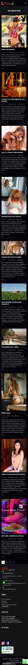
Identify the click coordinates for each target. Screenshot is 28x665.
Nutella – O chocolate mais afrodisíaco (12, 152)
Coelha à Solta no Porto (8, 50)
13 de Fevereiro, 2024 (12, 477)
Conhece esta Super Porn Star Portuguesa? (13, 474)
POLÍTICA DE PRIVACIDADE (9, 616)
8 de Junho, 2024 (11, 260)
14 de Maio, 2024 (11, 350)
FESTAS (3, 415)
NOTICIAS (4, 52)
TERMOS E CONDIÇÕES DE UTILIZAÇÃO (12, 622)
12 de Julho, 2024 (12, 155)
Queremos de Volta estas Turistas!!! (11, 217)
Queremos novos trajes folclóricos (11, 257)
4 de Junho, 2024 (11, 307)
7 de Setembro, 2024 (12, 52)
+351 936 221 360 (9, 583)
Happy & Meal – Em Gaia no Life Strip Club (12, 536)
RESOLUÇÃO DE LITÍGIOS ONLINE (10, 620)
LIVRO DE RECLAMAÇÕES (8, 618)
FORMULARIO (5, 606)
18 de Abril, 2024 (15, 415)
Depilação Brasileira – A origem (10, 347)
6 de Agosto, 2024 (12, 104)
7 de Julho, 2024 (11, 219)
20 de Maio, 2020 (11, 538)
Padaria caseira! (6, 413)
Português (8, 663)
